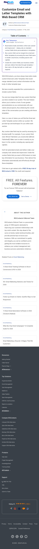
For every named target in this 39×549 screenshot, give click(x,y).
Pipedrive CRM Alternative (9, 439)
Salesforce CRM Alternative (9, 429)
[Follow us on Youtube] (25, 536)
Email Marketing (11, 29)
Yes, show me (13, 196)
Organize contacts (7, 381)
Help (3, 485)
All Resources (6, 369)
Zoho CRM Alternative (7, 425)
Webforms (4, 390)
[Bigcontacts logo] (8, 2)
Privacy (4, 524)
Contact (25, 524)
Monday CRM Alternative (8, 432)
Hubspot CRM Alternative (8, 422)
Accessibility (17, 524)
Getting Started (6, 359)
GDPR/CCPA (13, 528)
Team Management (7, 397)
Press (31, 524)
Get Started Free (25, 3)
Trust (35, 524)
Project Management (7, 460)
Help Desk (4, 457)
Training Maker (6, 467)
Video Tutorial (5, 362)
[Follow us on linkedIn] (12, 536)
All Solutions (5, 410)
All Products (5, 470)
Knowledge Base (6, 463)
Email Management (7, 384)
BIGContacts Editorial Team (24, 218)
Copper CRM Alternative (8, 445)
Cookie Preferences (24, 528)
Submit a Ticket (6, 491)
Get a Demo (25, 196)
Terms (10, 524)
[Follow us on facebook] (21, 536)
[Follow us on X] (17, 536)
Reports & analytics (7, 404)
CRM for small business (8, 400)
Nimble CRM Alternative (8, 442)
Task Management (7, 387)
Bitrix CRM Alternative (8, 435)
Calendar (4, 407)
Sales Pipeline (5, 394)
